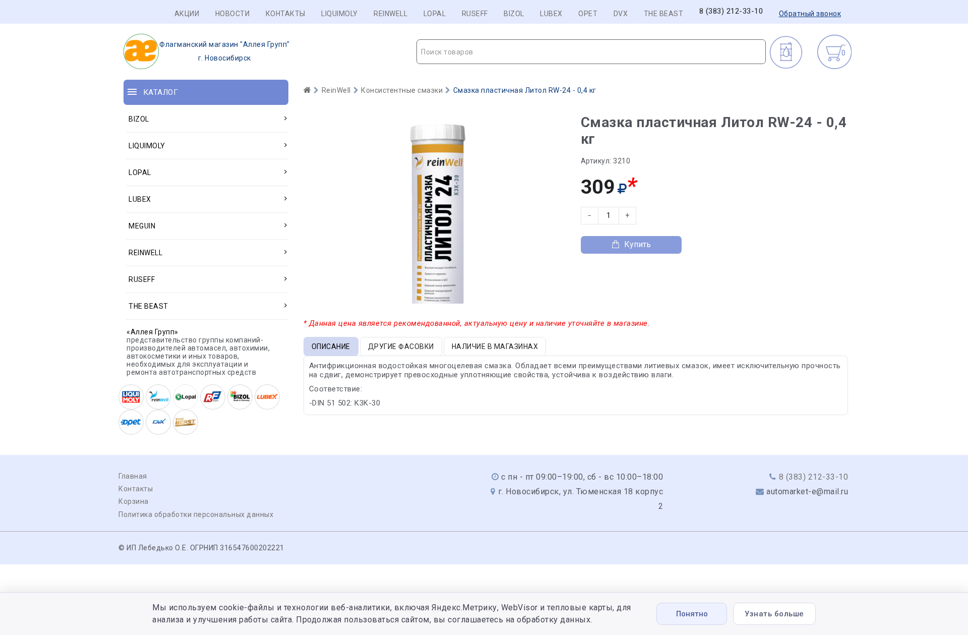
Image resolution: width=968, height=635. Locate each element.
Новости (232, 14)
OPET (587, 14)
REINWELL (390, 14)
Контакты (286, 14)
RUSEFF (475, 14)
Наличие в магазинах (495, 346)
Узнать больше (774, 613)
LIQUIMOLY (339, 14)
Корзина (133, 501)
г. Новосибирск (224, 51)
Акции (187, 14)
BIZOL (514, 14)
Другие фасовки (401, 346)
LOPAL (435, 14)
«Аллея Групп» (152, 332)
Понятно (692, 613)
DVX (621, 14)
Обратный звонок (810, 14)
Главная (132, 476)
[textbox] (591, 52)
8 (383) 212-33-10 (731, 11)
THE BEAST (664, 14)
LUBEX (551, 14)
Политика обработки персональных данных (195, 514)
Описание (331, 346)
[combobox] (591, 51)
